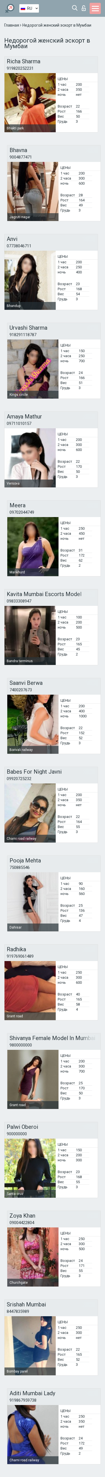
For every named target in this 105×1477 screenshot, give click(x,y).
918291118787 (23, 334)
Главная (12, 25)
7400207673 (21, 689)
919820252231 (20, 68)
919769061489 (20, 956)
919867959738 (23, 1400)
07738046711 (19, 245)
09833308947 (19, 601)
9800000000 (21, 1045)
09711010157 (19, 423)
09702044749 (22, 512)
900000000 (17, 1133)
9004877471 (21, 157)
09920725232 (19, 778)
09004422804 (22, 1222)
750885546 (20, 867)
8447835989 (18, 1311)
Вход (85, 6)
